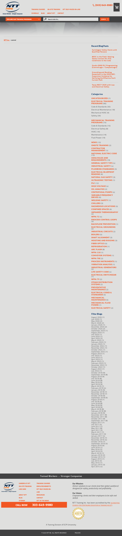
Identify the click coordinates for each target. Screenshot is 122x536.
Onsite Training (100, 145)
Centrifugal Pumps (101, 192)
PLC (93, 183)
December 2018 (97, 392)
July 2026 (95, 319)
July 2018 (95, 401)
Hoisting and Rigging (103, 240)
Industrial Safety (101, 166)
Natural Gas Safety (102, 177)
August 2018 (96, 399)
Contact (61, 13)
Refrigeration (99, 246)
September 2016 (98, 443)
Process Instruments (102, 261)
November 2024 (97, 348)
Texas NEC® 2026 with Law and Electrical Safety (103, 86)
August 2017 (96, 422)
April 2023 (95, 359)
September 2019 (98, 374)
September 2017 (98, 420)
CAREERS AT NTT (24, 483)
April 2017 (95, 430)
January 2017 (96, 436)
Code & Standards (99, 106)
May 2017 (95, 428)
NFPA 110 (96, 252)
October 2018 (96, 395)
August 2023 (96, 353)
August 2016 (96, 445)
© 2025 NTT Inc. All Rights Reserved (54, 533)
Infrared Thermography (104, 212)
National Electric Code (104, 153)
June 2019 (95, 380)
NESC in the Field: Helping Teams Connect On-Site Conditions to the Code (103, 59)
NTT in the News (43, 500)
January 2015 (96, 464)
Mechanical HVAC (99, 112)
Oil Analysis (97, 189)
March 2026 (96, 323)
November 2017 (97, 416)
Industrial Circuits (102, 231)
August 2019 (96, 376)
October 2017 (96, 418)
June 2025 (95, 336)
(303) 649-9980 (104, 5)
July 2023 (95, 355)
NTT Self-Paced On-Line (71, 9)
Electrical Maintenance (101, 109)
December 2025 (97, 327)
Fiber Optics (97, 243)
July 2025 (95, 334)
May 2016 (95, 449)
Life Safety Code (100, 272)
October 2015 (96, 457)
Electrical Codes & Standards (101, 293)
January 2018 (96, 413)
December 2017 (97, 415)
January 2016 (96, 455)
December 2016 (97, 438)
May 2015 (95, 462)
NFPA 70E (95, 258)
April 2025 (95, 338)
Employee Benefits (44, 486)
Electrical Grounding (103, 227)
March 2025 (96, 340)
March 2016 (96, 453)
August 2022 (96, 369)
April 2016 (95, 451)
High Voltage (98, 186)
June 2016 (95, 447)
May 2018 (95, 405)
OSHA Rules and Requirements (99, 159)
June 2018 (95, 403)
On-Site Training (53, 9)
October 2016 (96, 441)
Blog (43, 13)
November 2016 (97, 439)
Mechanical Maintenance (98, 299)
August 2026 (96, 317)
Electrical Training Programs (102, 102)
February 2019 (97, 388)
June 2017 (95, 426)
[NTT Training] (12, 8)
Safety (94, 115)
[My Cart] (117, 7)
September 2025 (98, 330)
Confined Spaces (100, 209)
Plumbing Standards (102, 169)
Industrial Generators (103, 267)
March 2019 (96, 386)
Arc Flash (96, 249)
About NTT (51, 13)
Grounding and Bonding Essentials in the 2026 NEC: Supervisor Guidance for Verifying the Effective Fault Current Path (104, 76)
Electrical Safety (98, 128)
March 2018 (96, 409)
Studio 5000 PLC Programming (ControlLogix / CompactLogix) (104, 66)
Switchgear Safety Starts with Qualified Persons (104, 51)
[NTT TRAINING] (8, 487)
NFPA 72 (95, 217)
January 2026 (96, 325)
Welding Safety (99, 200)
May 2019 (95, 382)
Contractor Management (98, 149)
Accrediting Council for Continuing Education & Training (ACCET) (96, 504)
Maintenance (97, 134)
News (94, 142)
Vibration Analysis (101, 264)
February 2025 (97, 342)
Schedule (35, 13)
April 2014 (95, 466)
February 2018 (97, 411)
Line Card (22, 489)
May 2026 (95, 321)
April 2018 (95, 407)
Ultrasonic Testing (101, 180)
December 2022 (97, 365)
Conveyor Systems (101, 255)
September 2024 (98, 351)
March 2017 (96, 432)
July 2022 (95, 371)
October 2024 (96, 349)
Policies (78, 533)
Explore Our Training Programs (19, 19)
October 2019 (96, 372)
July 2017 (95, 424)
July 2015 (95, 461)
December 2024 (97, 346)
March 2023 (96, 361)
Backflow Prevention (103, 224)
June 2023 (95, 357)
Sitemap (22, 500)
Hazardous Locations (103, 206)
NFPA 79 (95, 279)
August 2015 (96, 459)
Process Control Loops (104, 220)
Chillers (95, 203)
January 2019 (96, 390)
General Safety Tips (102, 163)
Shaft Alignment (100, 237)
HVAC (93, 131)
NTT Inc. (7, 40)
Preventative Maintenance (98, 288)
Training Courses (38, 9)
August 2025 (96, 332)
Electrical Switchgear (103, 275)
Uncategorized (99, 98)
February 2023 (97, 363)
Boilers (95, 234)
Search (103, 19)
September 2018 (98, 397)
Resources (41, 495)
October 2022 (96, 367)
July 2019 (95, 378)
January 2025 (96, 344)
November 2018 (97, 394)
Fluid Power (96, 137)
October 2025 (96, 328)
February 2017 (97, 434)
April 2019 (95, 384)
